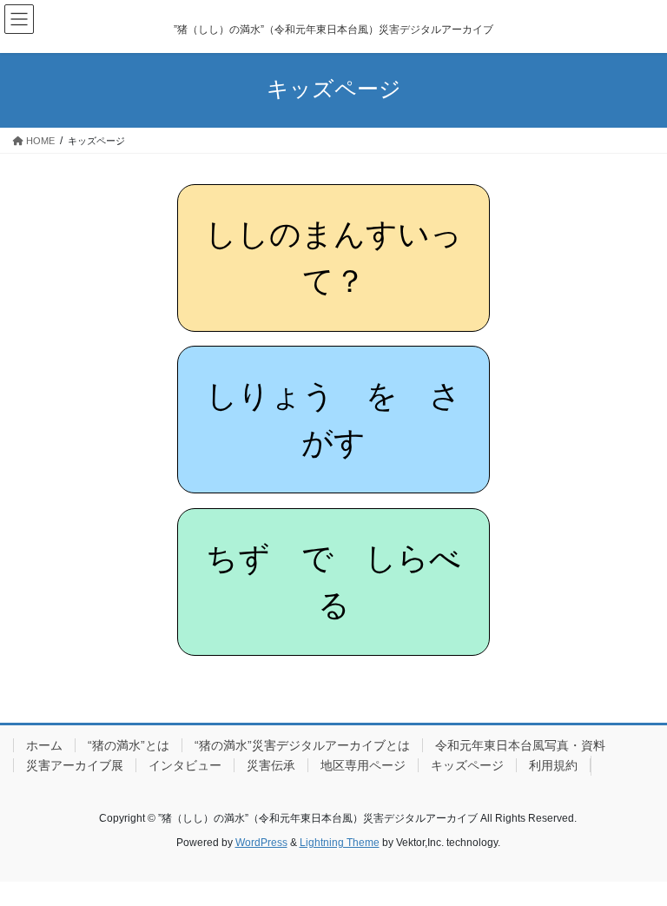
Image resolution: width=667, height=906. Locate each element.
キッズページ (467, 765)
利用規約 (553, 765)
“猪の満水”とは (128, 745)
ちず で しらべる (333, 582)
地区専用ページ (363, 765)
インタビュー (185, 765)
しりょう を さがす (333, 419)
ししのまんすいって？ (333, 258)
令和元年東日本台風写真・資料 (520, 745)
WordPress (261, 843)
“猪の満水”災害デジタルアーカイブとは (302, 745)
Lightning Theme (340, 843)
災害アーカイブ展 (74, 765)
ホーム (44, 745)
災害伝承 (271, 765)
